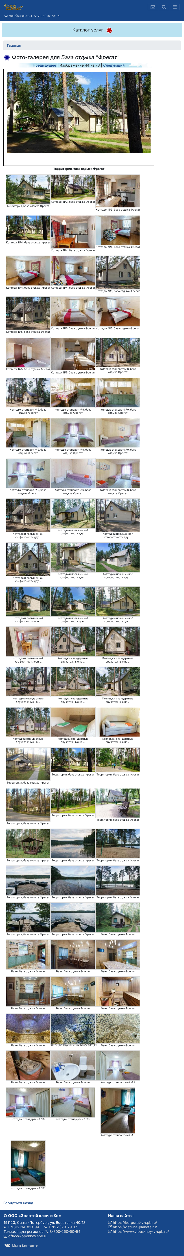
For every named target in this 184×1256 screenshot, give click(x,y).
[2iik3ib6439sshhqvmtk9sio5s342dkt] (73, 1028)
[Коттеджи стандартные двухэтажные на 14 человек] (72, 641)
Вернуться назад (18, 1203)
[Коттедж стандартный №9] (117, 1065)
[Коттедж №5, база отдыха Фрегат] (117, 273)
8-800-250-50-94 (64, 1231)
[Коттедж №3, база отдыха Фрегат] (72, 187)
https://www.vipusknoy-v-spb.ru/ (140, 1231)
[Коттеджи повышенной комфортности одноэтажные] (28, 601)
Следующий (114, 65)
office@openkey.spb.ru (27, 1236)
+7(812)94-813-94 (19, 16)
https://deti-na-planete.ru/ (134, 1227)
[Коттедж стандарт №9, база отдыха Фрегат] (117, 352)
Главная (14, 45)
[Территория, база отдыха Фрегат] (28, 189)
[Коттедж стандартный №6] (117, 1110)
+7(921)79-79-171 (48, 16)
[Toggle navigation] (175, 7)
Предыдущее (44, 65)
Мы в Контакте (24, 1245)
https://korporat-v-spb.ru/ (134, 1222)
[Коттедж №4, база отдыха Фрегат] (28, 228)
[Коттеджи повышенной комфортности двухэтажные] (28, 515)
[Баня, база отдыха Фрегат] (117, 917)
